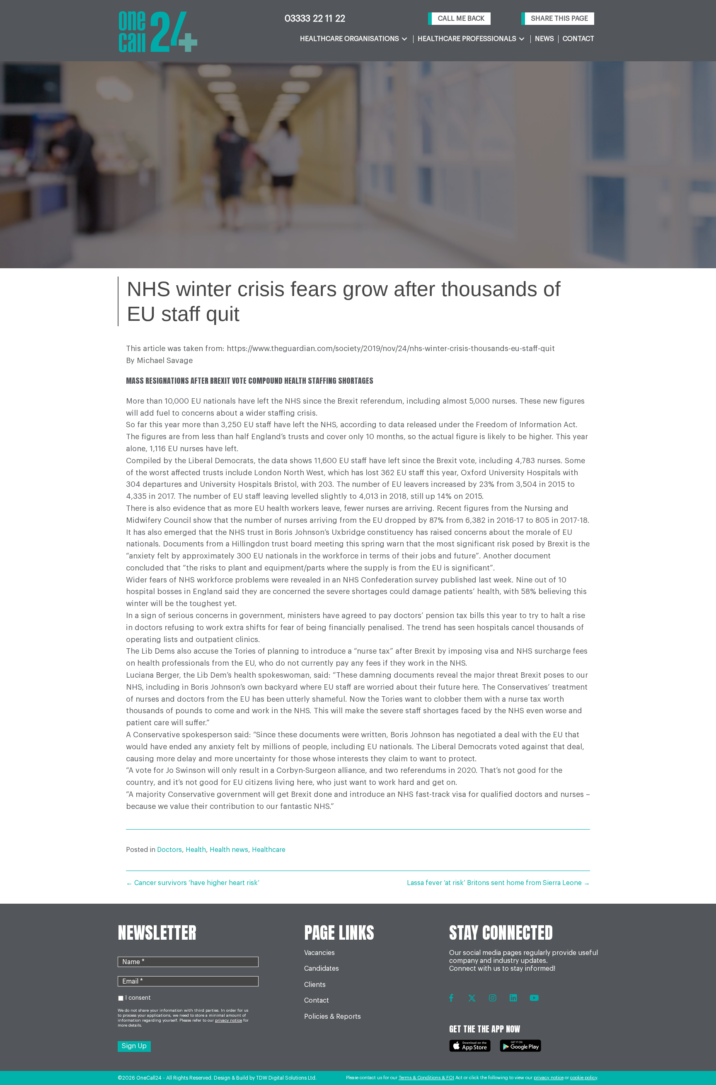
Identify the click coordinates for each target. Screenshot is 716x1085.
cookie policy (583, 1077)
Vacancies (319, 953)
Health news (229, 850)
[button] (459, 18)
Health (196, 850)
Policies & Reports (332, 1016)
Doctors (169, 850)
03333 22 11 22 (315, 18)
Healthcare (268, 850)
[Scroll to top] (692, 1056)
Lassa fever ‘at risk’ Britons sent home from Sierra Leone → (498, 883)
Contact (316, 1000)
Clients (315, 985)
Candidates (321, 968)
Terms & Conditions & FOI (426, 1077)
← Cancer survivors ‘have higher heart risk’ (192, 883)
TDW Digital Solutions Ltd (285, 1077)
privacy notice (549, 1077)
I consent (138, 998)
